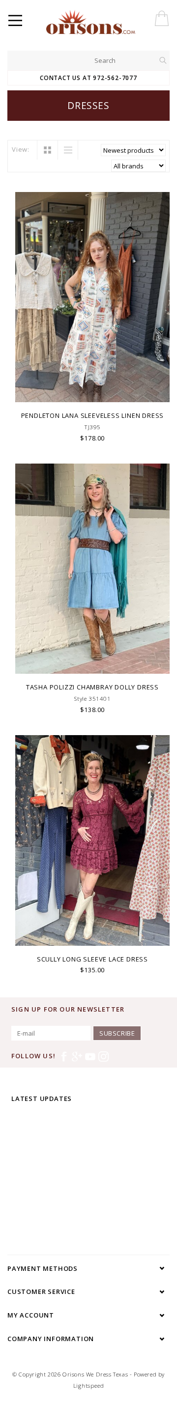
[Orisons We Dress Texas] (110, 22)
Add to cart (93, 393)
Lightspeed (88, 1385)
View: (21, 149)
